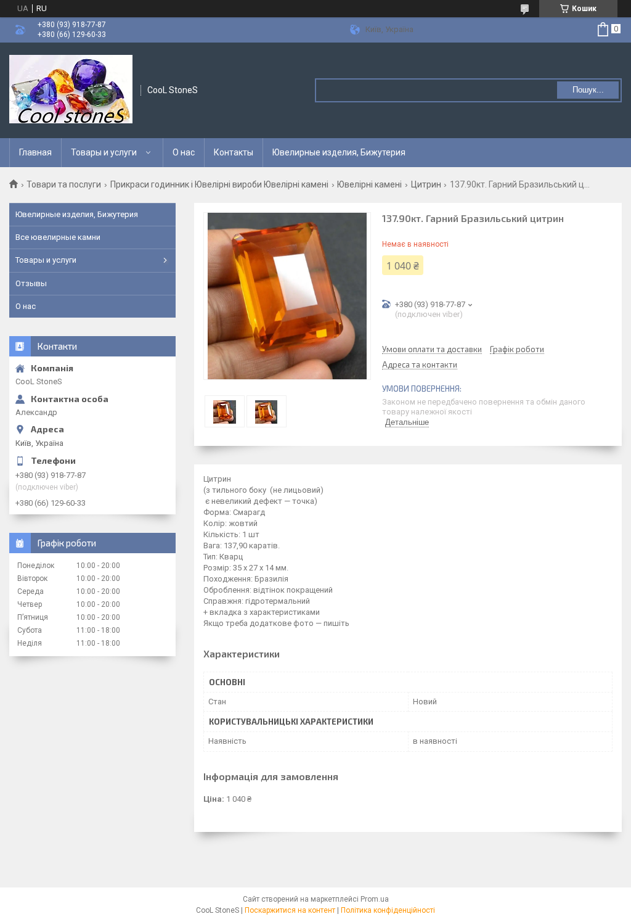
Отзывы (31, 283)
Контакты (233, 152)
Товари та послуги (63, 184)
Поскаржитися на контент (290, 910)
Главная (35, 152)
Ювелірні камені (369, 184)
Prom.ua (374, 899)
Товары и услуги (104, 152)
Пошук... (588, 89)
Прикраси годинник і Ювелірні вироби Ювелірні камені (219, 184)
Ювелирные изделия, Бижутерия (338, 152)
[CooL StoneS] (70, 90)
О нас (184, 152)
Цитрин (426, 184)
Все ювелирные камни (57, 237)
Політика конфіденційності (388, 910)
